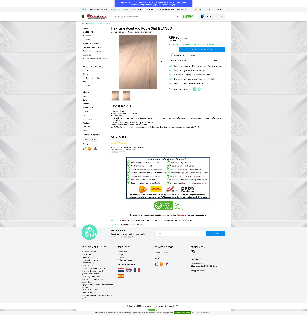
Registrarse (122, 252)
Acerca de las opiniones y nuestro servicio (98, 295)
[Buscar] (178, 16)
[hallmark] (189, 16)
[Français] (137, 271)
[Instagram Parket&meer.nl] (193, 253)
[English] (129, 271)
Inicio (84, 24)
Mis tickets (122, 257)
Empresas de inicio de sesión (93, 271)
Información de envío (90, 260)
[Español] (196, 9)
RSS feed (85, 298)
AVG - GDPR (86, 254)
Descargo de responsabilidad (93, 279)
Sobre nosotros (88, 265)
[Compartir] (195, 89)
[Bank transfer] (86, 139)
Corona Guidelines (89, 292)
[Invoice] (94, 139)
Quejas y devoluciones (90, 274)
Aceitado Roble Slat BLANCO (98, 24)
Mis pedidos (122, 254)
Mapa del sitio (87, 282)
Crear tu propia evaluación (140, 32)
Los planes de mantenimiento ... (94, 268)
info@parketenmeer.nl (199, 271)
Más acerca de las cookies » (202, 313)
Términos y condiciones (91, 276)
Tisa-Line (121, 32)
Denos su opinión (118, 152)
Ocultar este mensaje (182, 313)
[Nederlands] (121, 271)
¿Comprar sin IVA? (89, 252)
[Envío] (84, 149)
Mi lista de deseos (125, 260)
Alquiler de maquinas (90, 290)
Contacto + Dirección (90, 257)
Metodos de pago (88, 263)
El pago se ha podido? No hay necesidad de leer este (98, 286)
